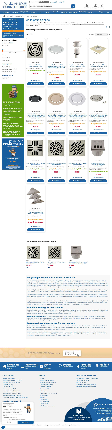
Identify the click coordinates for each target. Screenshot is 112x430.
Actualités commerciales (47, 406)
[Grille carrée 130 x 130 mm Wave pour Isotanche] (57, 252)
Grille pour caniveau (10, 24)
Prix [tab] (3, 49)
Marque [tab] (4, 55)
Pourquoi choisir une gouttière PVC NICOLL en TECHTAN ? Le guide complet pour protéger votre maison (12, 111)
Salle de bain (10, 16)
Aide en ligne (43, 399)
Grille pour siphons (9, 31)
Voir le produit (36, 80)
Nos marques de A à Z (9, 389)
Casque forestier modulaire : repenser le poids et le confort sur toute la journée (12, 103)
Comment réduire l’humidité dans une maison (12, 119)
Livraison (42, 378)
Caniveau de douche (10, 22)
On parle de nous (8, 384)
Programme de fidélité (46, 384)
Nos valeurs (43, 391)
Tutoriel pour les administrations (12, 395)
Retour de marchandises (47, 380)
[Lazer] (27, 267)
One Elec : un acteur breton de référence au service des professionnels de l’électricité (12, 134)
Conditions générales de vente (71, 425)
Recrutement (44, 404)
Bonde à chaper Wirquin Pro (11, 29)
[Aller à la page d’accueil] (4, 16)
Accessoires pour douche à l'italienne (13, 36)
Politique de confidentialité (52, 425)
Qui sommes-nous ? (9, 378)
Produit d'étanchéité (9, 33)
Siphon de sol (7, 26)
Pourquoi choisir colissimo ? (48, 382)
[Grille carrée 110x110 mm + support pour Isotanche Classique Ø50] (78, 252)
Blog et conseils (44, 402)
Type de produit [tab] (7, 64)
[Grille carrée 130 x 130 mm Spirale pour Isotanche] (35, 252)
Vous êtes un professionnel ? (11, 391)
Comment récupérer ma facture (86, 387)
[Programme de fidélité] (13, 154)
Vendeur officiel (7, 387)
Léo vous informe (81, 382)
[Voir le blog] (13, 91)
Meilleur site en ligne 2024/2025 (12, 380)
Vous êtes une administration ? (12, 393)
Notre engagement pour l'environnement (15, 397)
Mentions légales (37, 425)
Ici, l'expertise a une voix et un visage (87, 378)
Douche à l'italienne (20, 16)
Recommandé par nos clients (48, 393)
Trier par (91, 34)
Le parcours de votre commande (86, 384)
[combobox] (52, 6)
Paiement (42, 397)
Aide (61, 2)
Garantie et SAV (44, 389)
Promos (52, 2)
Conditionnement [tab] (7, 75)
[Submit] (73, 6)
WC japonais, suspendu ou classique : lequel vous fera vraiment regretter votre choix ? (13, 126)
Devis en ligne (44, 395)
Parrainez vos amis (45, 387)
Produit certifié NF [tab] (7, 43)
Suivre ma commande (82, 380)
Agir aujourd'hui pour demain (11, 382)
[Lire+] (108, 27)
